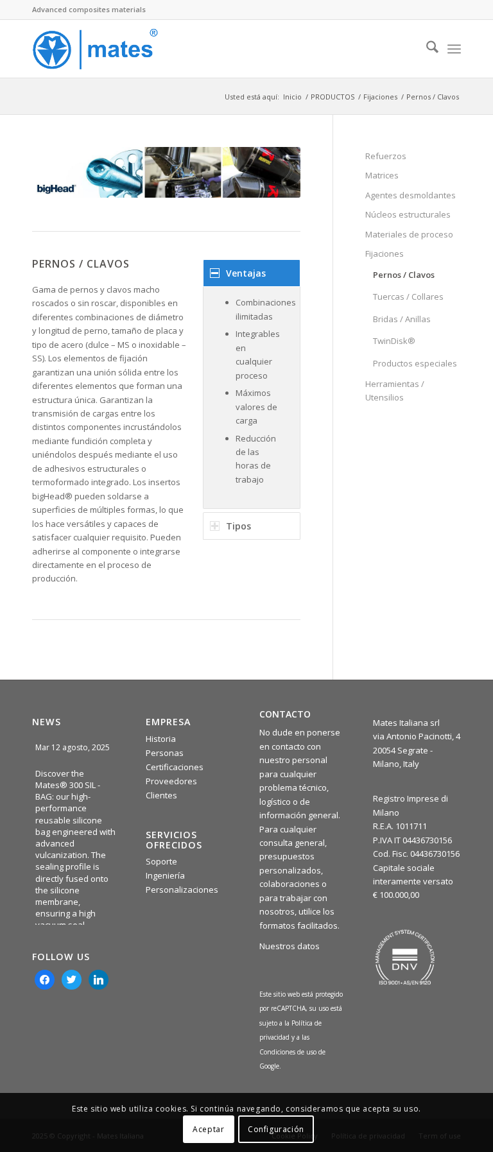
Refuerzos (385, 156)
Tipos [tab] (238, 526)
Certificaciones (174, 767)
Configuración (276, 1129)
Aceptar (208, 1129)
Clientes (161, 795)
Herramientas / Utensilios (394, 390)
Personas (165, 753)
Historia (161, 738)
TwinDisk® (394, 341)
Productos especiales (415, 363)
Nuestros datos (289, 946)
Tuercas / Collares (408, 296)
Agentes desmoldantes (410, 195)
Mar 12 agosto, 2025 (73, 747)
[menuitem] (425, 49)
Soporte (161, 861)
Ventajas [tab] (246, 273)
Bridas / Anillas (402, 319)
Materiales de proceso (409, 234)
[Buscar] (425, 49)
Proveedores (171, 781)
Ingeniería (165, 875)
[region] (251, 397)
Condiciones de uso (288, 1051)
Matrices (382, 175)
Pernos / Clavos (404, 274)
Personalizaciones (182, 889)
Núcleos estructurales (408, 214)
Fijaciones (384, 253)
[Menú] (454, 48)
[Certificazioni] (405, 957)
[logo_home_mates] (95, 49)
